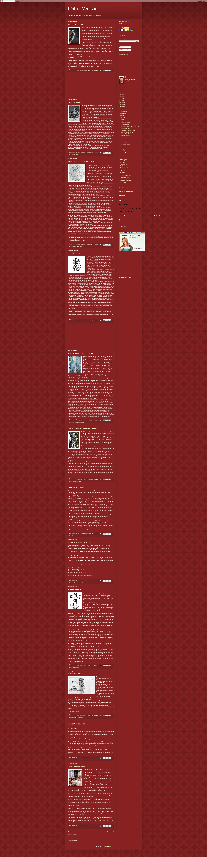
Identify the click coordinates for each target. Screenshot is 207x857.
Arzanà (121, 179)
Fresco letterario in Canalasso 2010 (102, 545)
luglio (122, 121)
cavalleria (74, 246)
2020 (121, 93)
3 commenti (96, 715)
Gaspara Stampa (74, 102)
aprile (122, 150)
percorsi (76, 759)
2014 (121, 102)
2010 (121, 110)
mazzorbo (81, 717)
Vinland (102, 689)
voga (76, 535)
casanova (74, 667)
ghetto (77, 322)
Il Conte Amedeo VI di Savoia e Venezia (83, 161)
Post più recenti (71, 831)
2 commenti (96, 320)
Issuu (125, 215)
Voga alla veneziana (76, 488)
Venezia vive (123, 160)
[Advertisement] (91, 85)
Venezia (80, 759)
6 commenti (96, 152)
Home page (91, 831)
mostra (82, 422)
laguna (77, 717)
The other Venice (122, 34)
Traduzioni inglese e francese (126, 175)
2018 (121, 94)
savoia (81, 246)
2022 (121, 89)
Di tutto (121, 165)
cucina (73, 322)
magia (78, 667)
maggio (123, 149)
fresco (79, 582)
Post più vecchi (110, 831)
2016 (121, 98)
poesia (73, 154)
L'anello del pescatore (76, 766)
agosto (123, 119)
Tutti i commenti (124, 49)
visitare (83, 759)
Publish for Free (157, 215)
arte (73, 422)
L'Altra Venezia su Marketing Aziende (127, 187)
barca (73, 535)
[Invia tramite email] (104, 70)
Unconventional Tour (124, 177)
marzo (122, 152)
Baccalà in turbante (75, 253)
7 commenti (96, 533)
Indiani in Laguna (74, 674)
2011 (121, 108)
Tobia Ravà (85, 357)
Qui (69, 575)
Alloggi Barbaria (123, 164)
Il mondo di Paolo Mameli (125, 180)
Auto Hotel (122, 172)
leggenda (74, 827)
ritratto (77, 154)
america (74, 717)
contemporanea (77, 422)
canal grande (75, 582)
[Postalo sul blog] (105, 70)
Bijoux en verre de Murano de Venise (128, 184)
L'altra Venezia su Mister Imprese (126, 191)
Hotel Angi (122, 170)
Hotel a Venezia (123, 169)
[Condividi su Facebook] (108, 70)
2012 (121, 106)
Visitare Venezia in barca (77, 724)
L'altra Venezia (82, 8)
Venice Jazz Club (124, 167)
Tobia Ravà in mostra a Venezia (80, 353)
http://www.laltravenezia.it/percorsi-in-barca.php (79, 739)
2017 (121, 96)
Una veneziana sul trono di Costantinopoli (84, 429)
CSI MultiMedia (123, 182)
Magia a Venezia (74, 589)
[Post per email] (100, 70)
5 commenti (96, 70)
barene (104, 703)
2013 (121, 104)
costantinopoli (75, 481)
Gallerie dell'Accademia (87, 819)
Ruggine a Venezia (75, 24)
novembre (123, 113)
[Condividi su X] (107, 70)
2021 (121, 91)
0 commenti (96, 420)
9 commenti (96, 757)
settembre (123, 117)
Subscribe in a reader (124, 54)
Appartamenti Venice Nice (125, 174)
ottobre (123, 115)
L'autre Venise (122, 35)
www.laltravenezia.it (95, 15)
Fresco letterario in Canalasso (79, 542)
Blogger (110, 846)
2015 (121, 100)
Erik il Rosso (103, 683)
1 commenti (96, 244)
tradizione (83, 582)
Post (122, 47)
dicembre (123, 111)
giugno (123, 147)
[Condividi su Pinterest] (110, 70)
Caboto (100, 694)
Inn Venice (122, 162)
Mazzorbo (101, 700)
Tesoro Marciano (102, 819)
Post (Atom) (74, 834)
